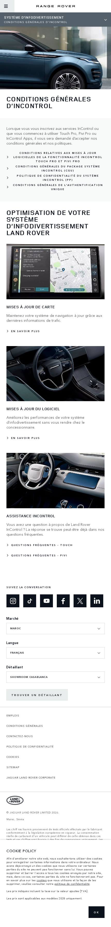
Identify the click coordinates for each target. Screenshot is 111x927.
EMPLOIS (12, 715)
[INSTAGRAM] (12, 600)
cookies (42, 880)
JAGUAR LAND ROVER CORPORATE (31, 777)
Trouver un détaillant (37, 695)
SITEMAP (12, 767)
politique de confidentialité (72, 884)
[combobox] (55, 628)
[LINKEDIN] (96, 600)
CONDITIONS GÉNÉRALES (24, 726)
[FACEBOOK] (63, 600)
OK (96, 912)
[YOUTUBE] (46, 600)
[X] (80, 600)
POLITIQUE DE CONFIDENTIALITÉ (30, 746)
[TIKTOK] (29, 600)
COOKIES (12, 757)
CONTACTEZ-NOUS (19, 736)
